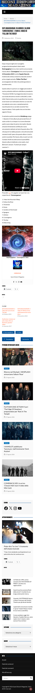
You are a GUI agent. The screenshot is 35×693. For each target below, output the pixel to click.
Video (19, 332)
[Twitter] (16, 282)
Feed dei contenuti (7, 664)
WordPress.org (6, 672)
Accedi (4, 660)
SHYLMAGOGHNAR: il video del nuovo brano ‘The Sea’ (8, 310)
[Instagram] (19, 282)
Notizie (19, 38)
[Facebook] (14, 282)
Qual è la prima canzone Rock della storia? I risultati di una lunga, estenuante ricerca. (22, 592)
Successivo (26, 339)
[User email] (21, 282)
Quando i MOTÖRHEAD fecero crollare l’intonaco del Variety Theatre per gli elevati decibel (23, 600)
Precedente (9, 339)
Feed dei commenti (8, 668)
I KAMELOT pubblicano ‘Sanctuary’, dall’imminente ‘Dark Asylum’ (16, 448)
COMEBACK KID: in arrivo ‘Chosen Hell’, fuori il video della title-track (16, 485)
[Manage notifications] (30, 689)
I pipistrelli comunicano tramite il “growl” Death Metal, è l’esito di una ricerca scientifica (22, 608)
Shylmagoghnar (9, 332)
